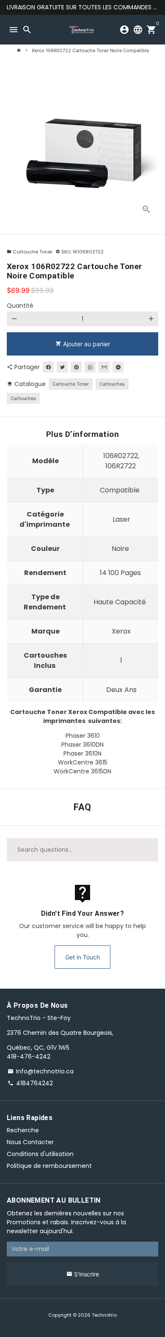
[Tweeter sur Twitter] (62, 366)
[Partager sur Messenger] (118, 366)
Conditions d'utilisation (40, 1154)
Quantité (20, 305)
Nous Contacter (30, 1142)
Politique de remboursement (49, 1166)
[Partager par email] (104, 366)
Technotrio (104, 1315)
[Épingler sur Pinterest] (76, 366)
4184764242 (30, 1083)
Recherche (23, 1130)
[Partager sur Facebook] (48, 366)
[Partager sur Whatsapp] (90, 366)
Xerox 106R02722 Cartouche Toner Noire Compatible (90, 50)
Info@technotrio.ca (41, 1071)
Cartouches (112, 384)
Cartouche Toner (29, 251)
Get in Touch (82, 957)
